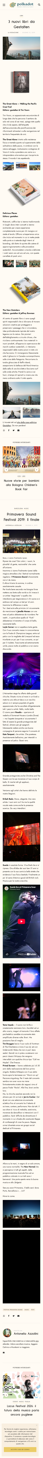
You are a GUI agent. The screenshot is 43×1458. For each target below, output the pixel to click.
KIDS (19, 476)
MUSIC (26, 508)
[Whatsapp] (4, 430)
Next (37, 470)
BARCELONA (18, 508)
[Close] (36, 1425)
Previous (6, 470)
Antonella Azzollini (14, 525)
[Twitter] (14, 430)
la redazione (13, 33)
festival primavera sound (13, 1310)
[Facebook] (9, 430)
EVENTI (15, 1402)
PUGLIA (27, 1402)
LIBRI (21, 16)
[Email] (18, 430)
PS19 (32, 1310)
